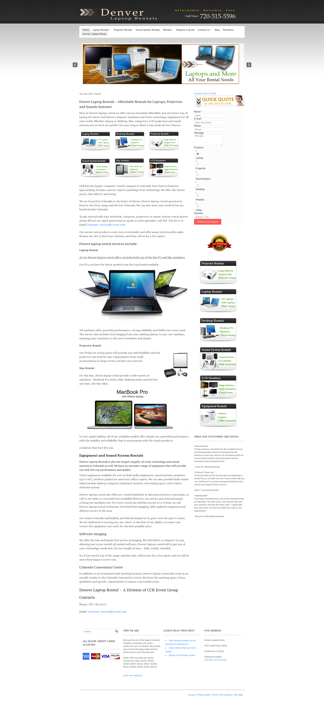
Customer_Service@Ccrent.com (107, 611)
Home (86, 29)
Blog (217, 29)
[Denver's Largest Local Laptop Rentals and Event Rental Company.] (158, 20)
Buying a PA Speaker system (182, 655)
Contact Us (203, 30)
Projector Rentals (123, 29)
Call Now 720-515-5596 (205, 93)
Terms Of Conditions (222, 694)
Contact (192, 694)
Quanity (198, 213)
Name (198, 111)
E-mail (198, 119)
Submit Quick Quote (207, 221)
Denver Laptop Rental (94, 33)
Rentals (166, 30)
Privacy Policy (204, 694)
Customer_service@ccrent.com (106, 224)
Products (199, 147)
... (133, 675)
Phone (197, 126)
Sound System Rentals (148, 29)
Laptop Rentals (100, 30)
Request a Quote (185, 29)
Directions (228, 29)
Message (199, 133)
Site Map (238, 694)
